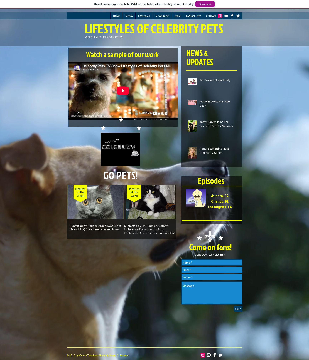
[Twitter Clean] (238, 16)
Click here (92, 229)
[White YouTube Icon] (226, 16)
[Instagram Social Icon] (220, 16)
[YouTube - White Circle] (209, 355)
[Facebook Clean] (232, 16)
